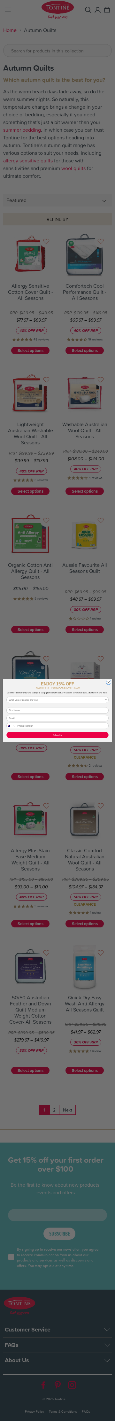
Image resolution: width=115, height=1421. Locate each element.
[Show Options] (105, 700)
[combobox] (56, 700)
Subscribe (57, 735)
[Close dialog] (108, 682)
